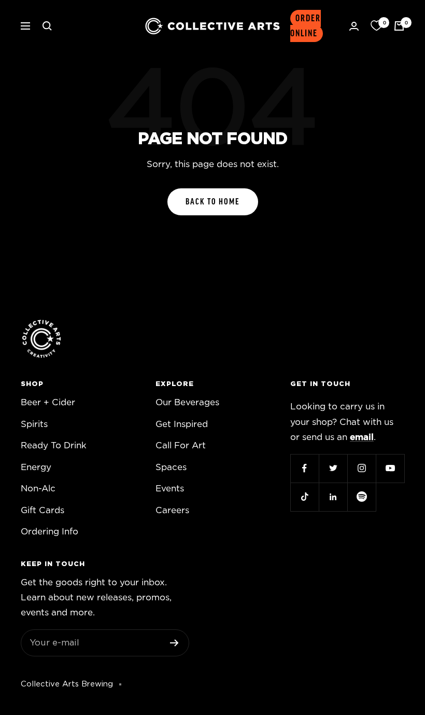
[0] (376, 26)
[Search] (47, 26)
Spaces (171, 467)
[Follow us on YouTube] (390, 468)
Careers (172, 510)
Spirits (34, 424)
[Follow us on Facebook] (304, 468)
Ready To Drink (54, 445)
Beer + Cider (48, 402)
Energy (36, 467)
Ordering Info (49, 531)
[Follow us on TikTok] (304, 497)
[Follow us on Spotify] (361, 497)
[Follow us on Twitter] (333, 468)
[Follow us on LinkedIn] (333, 497)
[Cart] (399, 26)
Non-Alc (38, 488)
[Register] (174, 643)
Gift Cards (42, 510)
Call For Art (180, 445)
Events (169, 488)
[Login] (354, 26)
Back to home (213, 202)
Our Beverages (187, 402)
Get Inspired (181, 424)
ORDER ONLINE (305, 26)
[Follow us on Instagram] (361, 468)
